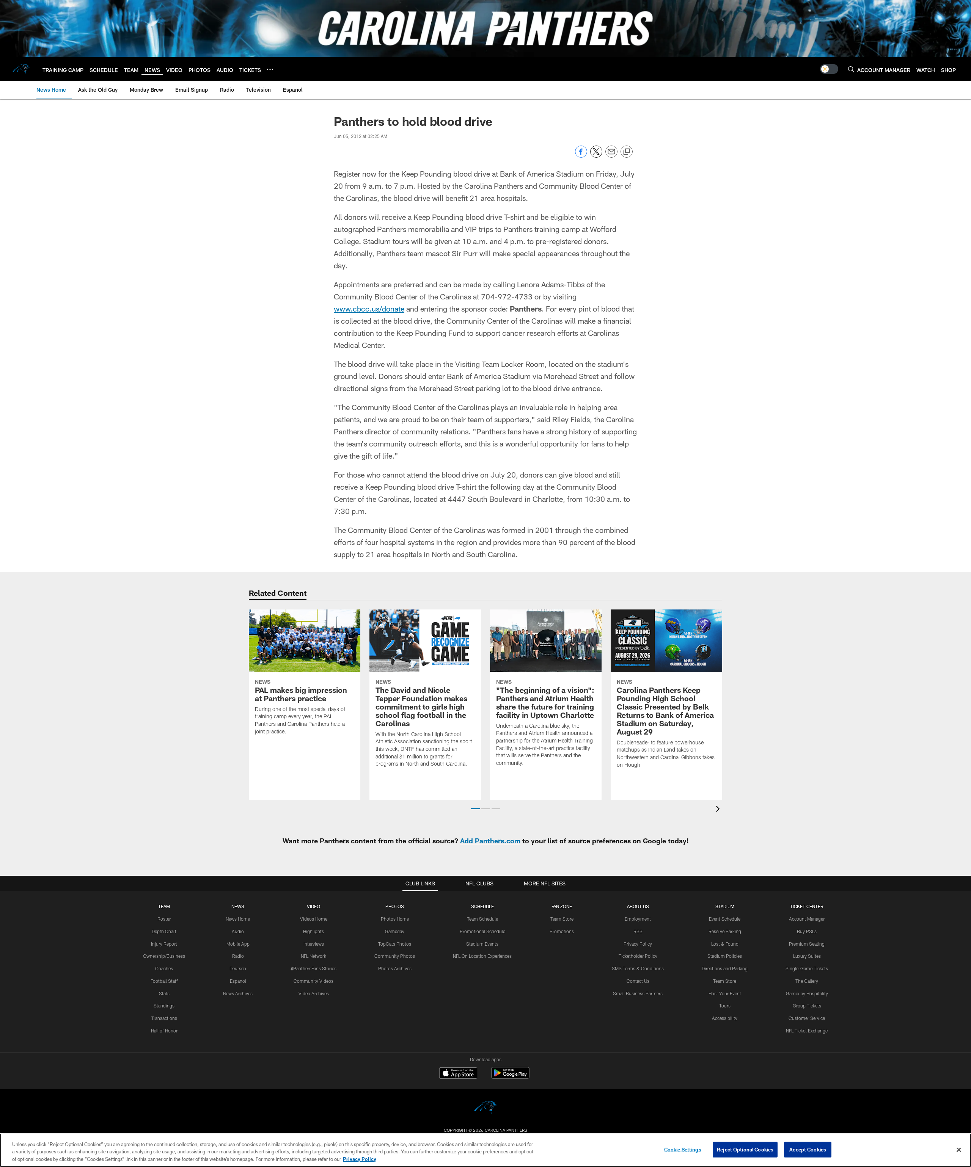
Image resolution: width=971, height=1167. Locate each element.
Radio (238, 956)
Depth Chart (164, 931)
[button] (475, 808)
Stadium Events (482, 943)
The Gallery (806, 981)
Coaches (164, 968)
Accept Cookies (807, 1149)
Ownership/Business (164, 956)
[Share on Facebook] (581, 155)
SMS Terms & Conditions (638, 968)
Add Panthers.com (490, 840)
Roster (164, 918)
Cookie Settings (682, 1149)
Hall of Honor (164, 1030)
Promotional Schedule (482, 931)
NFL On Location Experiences (482, 956)
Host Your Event (725, 993)
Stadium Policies (724, 956)
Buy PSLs (807, 931)
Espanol (238, 981)
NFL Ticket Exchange (807, 1030)
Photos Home (395, 918)
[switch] (829, 69)
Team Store (561, 918)
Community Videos (313, 981)
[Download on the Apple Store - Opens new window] (458, 1073)
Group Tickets (807, 1005)
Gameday (394, 931)
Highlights (313, 931)
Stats (164, 993)
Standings (164, 1005)
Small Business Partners (638, 993)
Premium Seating (807, 943)
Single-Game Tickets (807, 968)
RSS (638, 931)
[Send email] (611, 155)
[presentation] (719, 810)
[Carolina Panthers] (485, 1108)
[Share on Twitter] (596, 155)
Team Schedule (482, 918)
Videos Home (313, 918)
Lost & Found (724, 943)
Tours (725, 1005)
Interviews (313, 943)
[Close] (959, 1149)
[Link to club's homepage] (21, 69)
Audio (238, 931)
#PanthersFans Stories (313, 968)
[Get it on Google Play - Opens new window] (510, 1076)
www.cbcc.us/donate (369, 308)
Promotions (562, 931)
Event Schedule (724, 918)
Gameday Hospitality (807, 993)
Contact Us (638, 981)
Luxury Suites (807, 956)
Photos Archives (395, 968)
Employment (638, 918)
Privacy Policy (638, 943)
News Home (238, 918)
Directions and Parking (725, 968)
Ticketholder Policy (638, 956)
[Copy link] (627, 152)
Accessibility (724, 1018)
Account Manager (807, 918)
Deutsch (237, 968)
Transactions (164, 1018)
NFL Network (313, 956)
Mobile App (238, 943)
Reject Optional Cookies (745, 1149)
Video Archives (314, 993)
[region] (485, 1150)
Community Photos (394, 956)
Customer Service (807, 1018)
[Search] (851, 69)
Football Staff (164, 981)
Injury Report (164, 943)
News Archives (238, 993)
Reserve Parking (725, 931)
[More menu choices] (270, 69)
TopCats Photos (394, 943)
